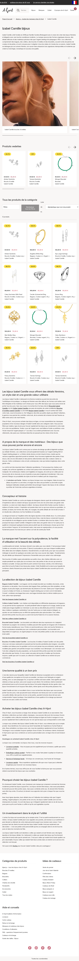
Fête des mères (48, 877)
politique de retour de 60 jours (16, 2)
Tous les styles (7, 895)
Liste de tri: (42, 207)
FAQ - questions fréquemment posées (15, 932)
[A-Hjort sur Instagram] (36, 948)
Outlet (4, 892)
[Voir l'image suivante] (75, 58)
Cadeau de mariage (49, 898)
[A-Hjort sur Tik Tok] (49, 948)
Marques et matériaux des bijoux (13, 926)
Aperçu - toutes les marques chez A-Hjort (30, 19)
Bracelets (5, 877)
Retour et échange (8, 923)
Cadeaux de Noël (48, 886)
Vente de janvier (48, 867)
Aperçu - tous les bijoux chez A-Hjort (14, 867)
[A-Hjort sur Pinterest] (42, 948)
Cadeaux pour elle (49, 895)
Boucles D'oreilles (8, 870)
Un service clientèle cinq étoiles (39, 2)
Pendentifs (6, 886)
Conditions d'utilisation (9, 929)
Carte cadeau (6, 920)
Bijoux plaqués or (48, 889)
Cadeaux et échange (9, 935)
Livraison (5, 917)
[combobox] (24, 10)
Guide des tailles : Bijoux (10, 938)
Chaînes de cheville (8, 883)
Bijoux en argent (48, 892)
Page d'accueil (7, 19)
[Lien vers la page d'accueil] (7, 10)
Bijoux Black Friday (49, 883)
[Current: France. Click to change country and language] (74, 2)
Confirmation (47, 873)
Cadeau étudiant (48, 880)
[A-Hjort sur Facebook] (30, 948)
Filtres (5, 207)
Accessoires (6, 889)
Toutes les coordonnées (39, 959)
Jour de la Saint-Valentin (50, 870)
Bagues (4, 873)
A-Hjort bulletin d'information (11, 914)
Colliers (4, 880)
